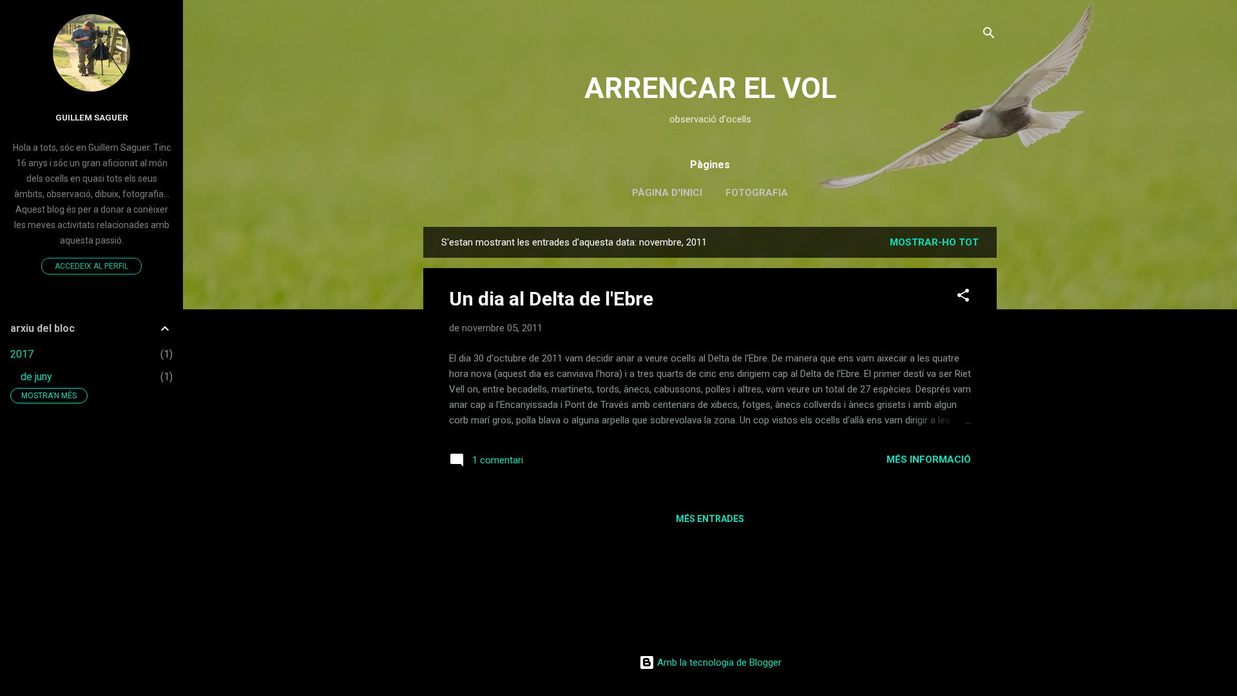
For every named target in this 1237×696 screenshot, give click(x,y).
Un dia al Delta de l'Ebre (551, 298)
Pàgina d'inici (667, 192)
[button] (963, 297)
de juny (36, 377)
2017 (22, 354)
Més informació (929, 459)
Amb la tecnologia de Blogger (718, 662)
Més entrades (710, 519)
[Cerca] (989, 35)
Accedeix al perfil (91, 266)
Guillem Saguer (91, 117)
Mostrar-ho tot (934, 242)
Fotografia (756, 192)
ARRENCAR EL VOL (710, 88)
